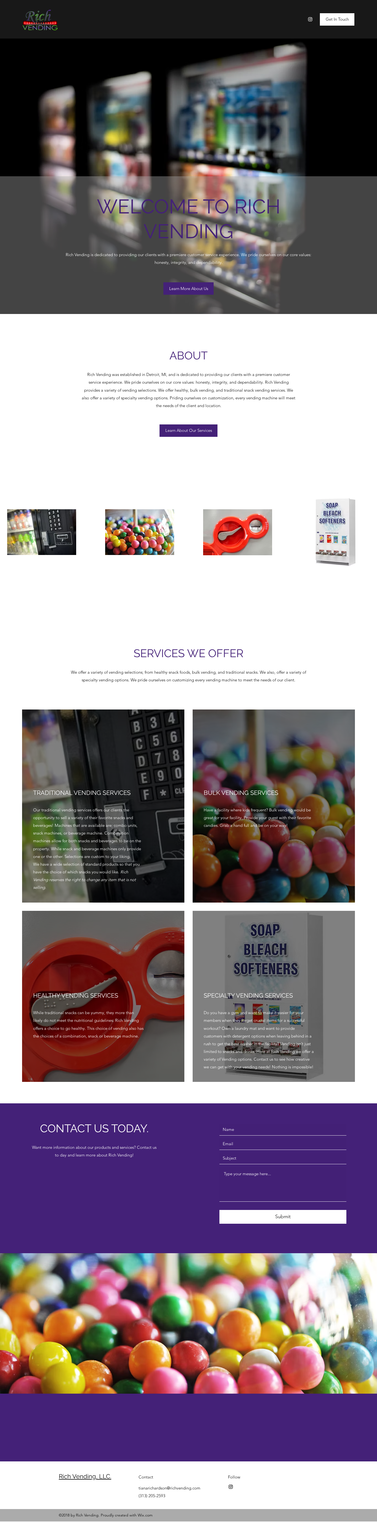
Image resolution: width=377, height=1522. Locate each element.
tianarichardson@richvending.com (169, 1488)
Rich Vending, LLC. (85, 1476)
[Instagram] (310, 19)
